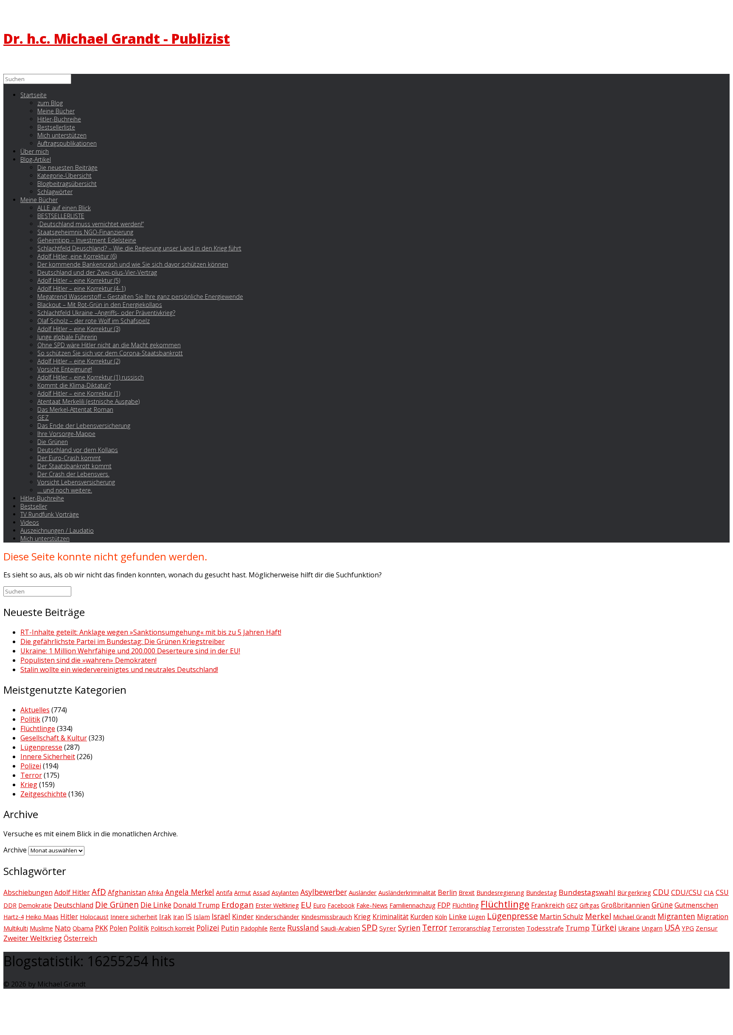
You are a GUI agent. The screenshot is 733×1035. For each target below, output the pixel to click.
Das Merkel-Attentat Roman (75, 409)
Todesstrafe (545, 928)
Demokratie (35, 905)
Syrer (387, 928)
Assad (261, 893)
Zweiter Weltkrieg (32, 938)
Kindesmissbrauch (326, 916)
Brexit (467, 893)
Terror (31, 775)
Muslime (41, 928)
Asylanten (285, 892)
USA (672, 927)
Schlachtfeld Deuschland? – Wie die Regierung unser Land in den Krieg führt (139, 248)
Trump (577, 928)
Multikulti (15, 928)
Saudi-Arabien (340, 928)
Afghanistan (127, 892)
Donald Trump (196, 905)
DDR (10, 905)
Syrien (409, 927)
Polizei (30, 766)
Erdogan (237, 904)
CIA (709, 892)
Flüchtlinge (37, 728)
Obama (83, 928)
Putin (230, 928)
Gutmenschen (696, 905)
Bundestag (541, 892)
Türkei (603, 927)
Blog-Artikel (35, 159)
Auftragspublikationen (67, 143)
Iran (178, 916)
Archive (15, 850)
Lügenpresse (41, 747)
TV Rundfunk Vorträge (49, 514)
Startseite (33, 95)
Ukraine (629, 928)
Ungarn (652, 928)
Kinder (243, 916)
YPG (688, 928)
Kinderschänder (277, 917)
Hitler (69, 916)
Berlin (447, 892)
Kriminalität (390, 916)
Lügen (476, 917)
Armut (242, 893)
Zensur (707, 928)
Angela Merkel (189, 892)
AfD (99, 891)
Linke (458, 916)
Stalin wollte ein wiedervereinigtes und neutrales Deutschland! (119, 669)
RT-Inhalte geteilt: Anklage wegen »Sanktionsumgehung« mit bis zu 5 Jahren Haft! (150, 632)
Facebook (341, 905)
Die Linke (155, 905)
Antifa (224, 892)
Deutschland (73, 905)
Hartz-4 (13, 917)
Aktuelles (35, 709)
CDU (661, 892)
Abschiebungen (28, 892)
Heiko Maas (42, 917)
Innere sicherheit (133, 916)
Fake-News (372, 905)
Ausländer (363, 892)
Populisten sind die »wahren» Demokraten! (88, 660)
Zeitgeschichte (43, 794)
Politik (30, 719)
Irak (165, 916)
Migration (712, 916)
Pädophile (254, 928)
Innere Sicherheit (47, 756)
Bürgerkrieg (634, 892)
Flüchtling (465, 905)
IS (189, 916)
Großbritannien (625, 905)
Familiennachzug (412, 905)
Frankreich (548, 905)
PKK (101, 928)
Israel (221, 916)
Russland (303, 927)
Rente (277, 928)
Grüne (662, 905)
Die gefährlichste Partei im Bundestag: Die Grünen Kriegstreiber (122, 641)
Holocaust (94, 917)
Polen (118, 928)
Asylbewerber (323, 892)
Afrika (155, 893)
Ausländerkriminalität (407, 893)
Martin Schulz (561, 916)
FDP (443, 905)
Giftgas (589, 905)
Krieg (28, 784)
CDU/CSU (686, 892)
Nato (63, 928)
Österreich (80, 938)
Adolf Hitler (72, 892)
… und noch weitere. (64, 490)
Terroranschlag (469, 928)
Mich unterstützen (45, 538)
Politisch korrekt (173, 928)
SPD (370, 927)
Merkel (598, 916)
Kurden (421, 916)
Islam (201, 916)
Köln (441, 917)
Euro (319, 905)
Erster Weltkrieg (277, 905)
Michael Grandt (634, 917)
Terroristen (508, 928)
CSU (722, 892)
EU (306, 904)
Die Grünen (117, 904)
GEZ (572, 905)
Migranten (676, 916)
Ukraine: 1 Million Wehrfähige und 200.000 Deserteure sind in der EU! (130, 650)
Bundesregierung (500, 893)
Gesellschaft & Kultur (53, 737)
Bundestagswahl (587, 892)
